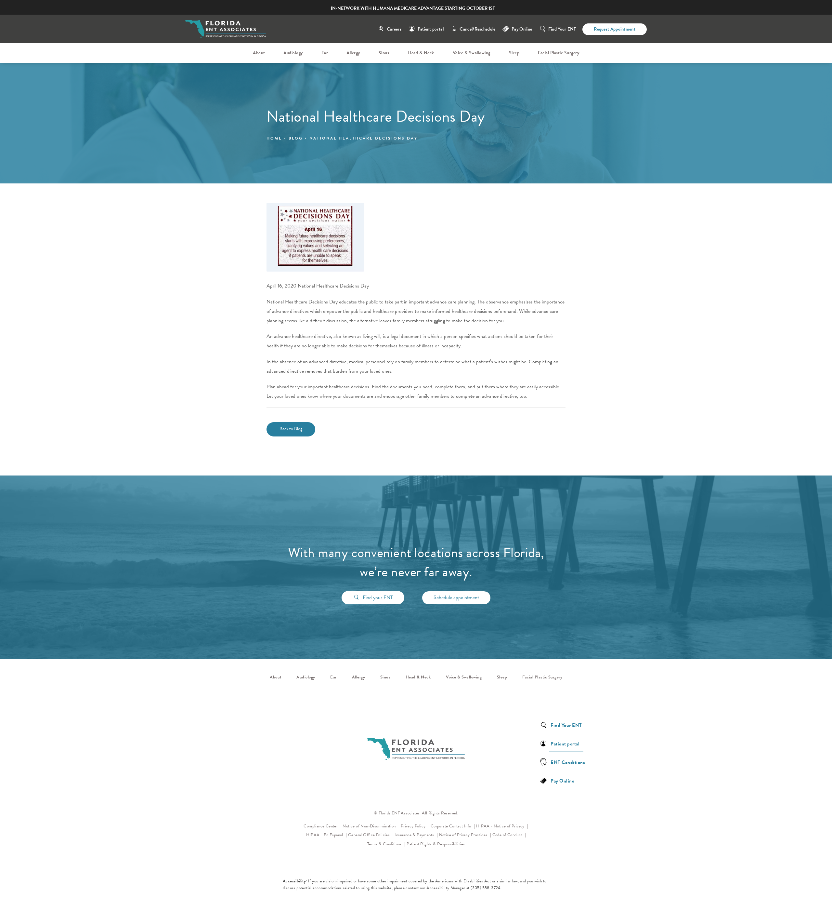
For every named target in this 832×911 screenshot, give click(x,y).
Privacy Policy (415, 826)
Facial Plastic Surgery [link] (558, 52)
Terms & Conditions (385, 844)
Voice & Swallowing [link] (471, 52)
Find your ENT (378, 597)
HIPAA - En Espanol (325, 835)
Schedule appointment (456, 597)
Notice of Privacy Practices (465, 834)
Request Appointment (614, 29)
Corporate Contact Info (451, 826)
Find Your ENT (562, 29)
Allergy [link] (353, 52)
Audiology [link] (293, 52)
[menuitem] (260, 53)
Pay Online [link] (522, 29)
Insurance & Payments (415, 835)
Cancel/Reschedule (477, 29)
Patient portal (431, 29)
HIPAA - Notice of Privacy (502, 826)
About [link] (259, 52)
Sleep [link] (514, 52)
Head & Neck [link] (421, 52)
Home (274, 138)
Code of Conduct (509, 834)
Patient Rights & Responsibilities (436, 844)
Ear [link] (324, 52)
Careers (394, 29)
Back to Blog (291, 428)
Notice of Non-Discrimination (371, 826)
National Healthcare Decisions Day (363, 138)
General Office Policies (369, 835)
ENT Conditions (568, 762)
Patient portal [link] (565, 743)
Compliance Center (321, 826)
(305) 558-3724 (486, 888)
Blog (296, 138)
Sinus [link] (384, 52)
